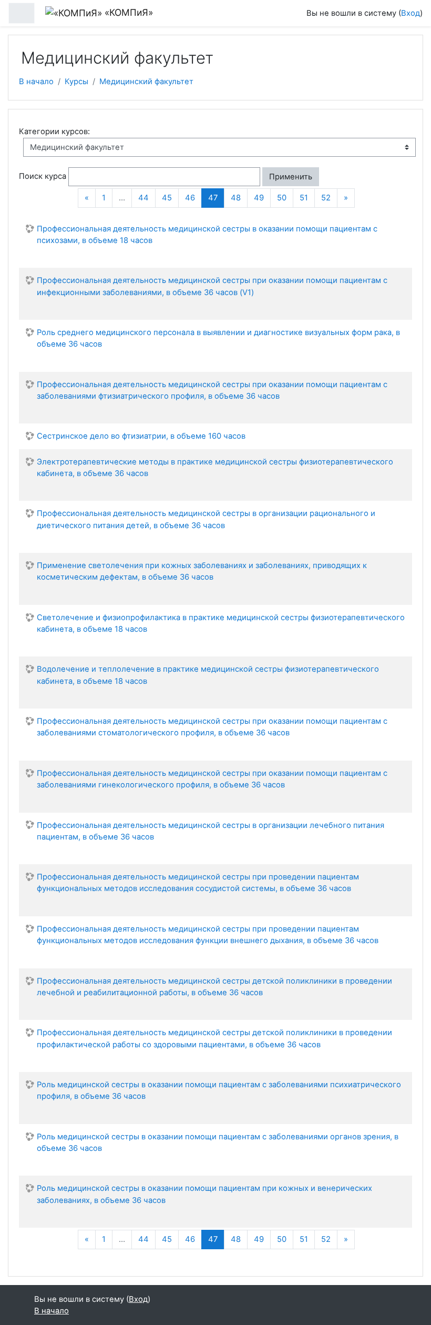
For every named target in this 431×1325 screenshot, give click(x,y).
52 (326, 198)
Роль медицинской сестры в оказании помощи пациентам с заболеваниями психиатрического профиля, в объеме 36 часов (219, 1090)
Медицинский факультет (146, 81)
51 (304, 198)
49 (259, 198)
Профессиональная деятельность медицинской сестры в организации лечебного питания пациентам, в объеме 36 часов (210, 831)
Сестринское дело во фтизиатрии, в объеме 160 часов (141, 436)
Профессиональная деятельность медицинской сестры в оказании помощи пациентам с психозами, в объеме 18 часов (207, 234)
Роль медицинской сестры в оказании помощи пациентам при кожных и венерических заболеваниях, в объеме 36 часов (204, 1194)
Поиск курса (42, 176)
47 (216, 198)
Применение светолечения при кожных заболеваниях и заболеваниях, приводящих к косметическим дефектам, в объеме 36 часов (202, 571)
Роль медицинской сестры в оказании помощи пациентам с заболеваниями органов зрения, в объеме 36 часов (217, 1142)
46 (190, 198)
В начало (36, 81)
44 (143, 198)
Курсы (76, 81)
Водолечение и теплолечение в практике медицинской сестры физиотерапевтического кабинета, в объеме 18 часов (208, 674)
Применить (290, 176)
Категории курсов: (54, 131)
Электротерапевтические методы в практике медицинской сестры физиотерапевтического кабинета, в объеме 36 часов (215, 467)
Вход (410, 13)
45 (167, 198)
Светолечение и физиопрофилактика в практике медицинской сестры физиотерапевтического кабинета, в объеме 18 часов (221, 623)
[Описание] (401, 256)
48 (236, 198)
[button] (328, 176)
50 (281, 198)
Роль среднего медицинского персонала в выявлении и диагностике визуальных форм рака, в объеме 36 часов (218, 338)
